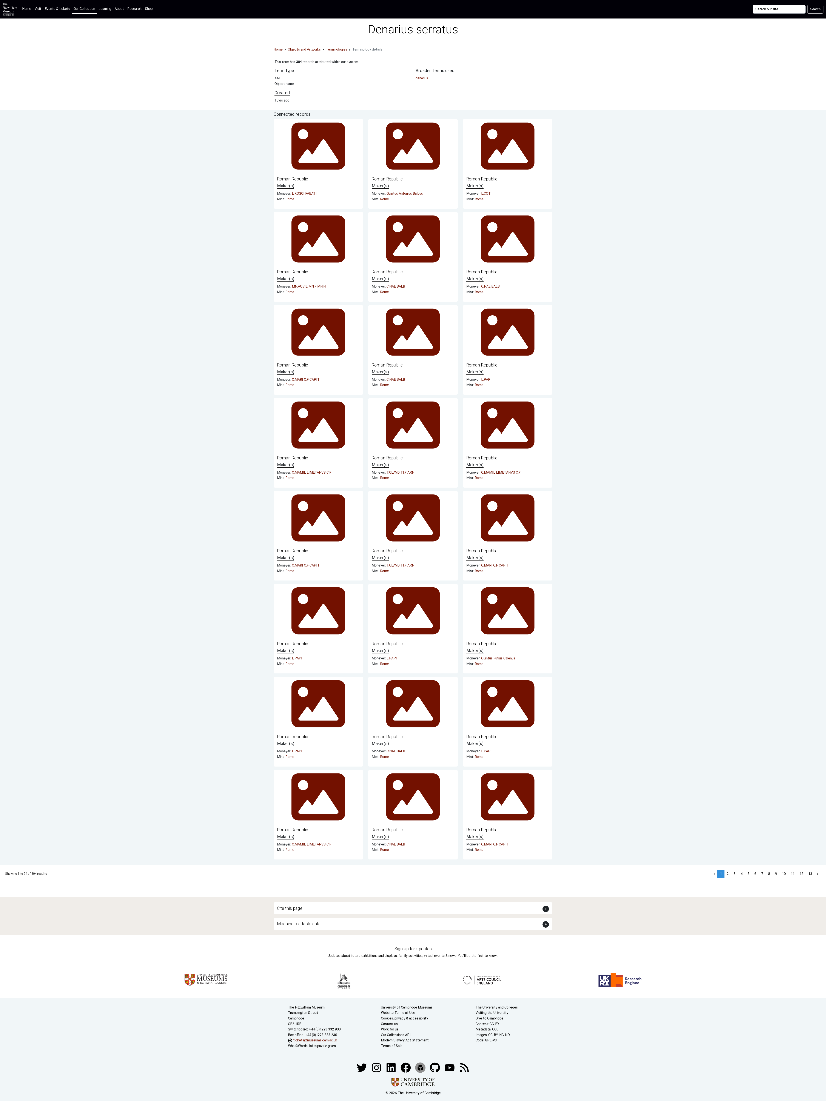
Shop (149, 9)
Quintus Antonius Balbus (405, 193)
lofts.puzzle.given (322, 1046)
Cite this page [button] (289, 908)
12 (801, 874)
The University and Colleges (497, 1007)
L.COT (486, 193)
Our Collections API (396, 1035)
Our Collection (84, 9)
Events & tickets (57, 9)
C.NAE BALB (396, 286)
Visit (38, 9)
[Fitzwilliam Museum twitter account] (362, 1067)
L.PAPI (486, 379)
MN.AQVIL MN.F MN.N (309, 286)
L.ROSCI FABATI (304, 193)
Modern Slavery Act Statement (405, 1040)
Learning (105, 9)
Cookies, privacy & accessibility (404, 1018)
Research (134, 9)
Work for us (389, 1029)
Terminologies (336, 49)
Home (27, 8)
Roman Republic (292, 179)
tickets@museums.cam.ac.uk (315, 1040)
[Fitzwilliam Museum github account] (435, 1067)
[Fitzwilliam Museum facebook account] (391, 1067)
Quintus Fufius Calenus (498, 658)
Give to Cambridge (489, 1018)
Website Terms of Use (398, 1013)
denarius (422, 78)
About (119, 9)
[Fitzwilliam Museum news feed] (464, 1067)
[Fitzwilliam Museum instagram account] (377, 1067)
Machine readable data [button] (299, 923)
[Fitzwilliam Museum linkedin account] (406, 1067)
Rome (289, 199)
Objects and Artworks (304, 49)
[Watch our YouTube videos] (450, 1067)
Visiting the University (492, 1013)
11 (793, 874)
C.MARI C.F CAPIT (306, 379)
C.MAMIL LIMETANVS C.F (311, 472)
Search (815, 9)
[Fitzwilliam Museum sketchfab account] (420, 1067)
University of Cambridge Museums (407, 1007)
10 (784, 874)
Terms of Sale (391, 1046)
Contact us (389, 1024)
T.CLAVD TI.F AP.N (400, 472)
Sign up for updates (413, 948)
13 (810, 874)
